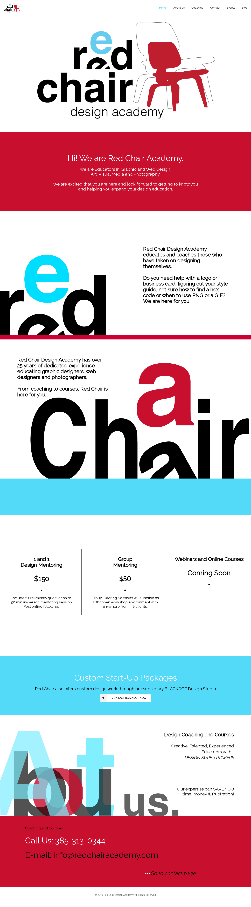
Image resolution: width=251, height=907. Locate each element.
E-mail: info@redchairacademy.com (91, 855)
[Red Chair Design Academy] (12, 7)
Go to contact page (173, 873)
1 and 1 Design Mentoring (41, 562)
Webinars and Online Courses (209, 559)
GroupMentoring (125, 562)
